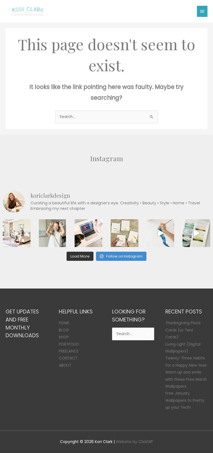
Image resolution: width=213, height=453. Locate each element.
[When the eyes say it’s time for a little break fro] (196, 233)
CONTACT (68, 358)
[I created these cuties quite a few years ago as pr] (124, 233)
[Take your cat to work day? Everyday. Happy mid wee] (88, 233)
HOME (64, 323)
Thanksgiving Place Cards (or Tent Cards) (183, 330)
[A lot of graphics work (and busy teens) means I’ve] (160, 233)
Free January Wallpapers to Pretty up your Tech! (184, 400)
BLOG (64, 330)
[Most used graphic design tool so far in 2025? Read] (53, 233)
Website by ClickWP (134, 441)
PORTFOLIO (69, 344)
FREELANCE (68, 351)
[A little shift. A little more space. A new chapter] (17, 233)
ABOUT (65, 365)
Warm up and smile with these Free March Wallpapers (186, 379)
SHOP (64, 337)
